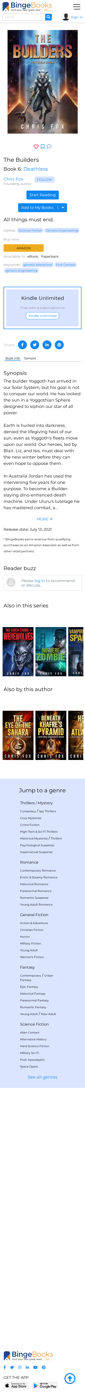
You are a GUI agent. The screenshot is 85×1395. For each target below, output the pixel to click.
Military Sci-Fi (29, 1053)
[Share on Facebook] (22, 344)
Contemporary (30, 975)
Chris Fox (13, 179)
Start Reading (43, 195)
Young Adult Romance (36, 904)
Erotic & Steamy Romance (38, 877)
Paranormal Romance (35, 891)
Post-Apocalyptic (32, 1059)
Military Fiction (30, 943)
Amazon (24, 248)
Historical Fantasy (33, 993)
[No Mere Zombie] (50, 644)
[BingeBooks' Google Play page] (45, 1385)
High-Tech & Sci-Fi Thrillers (39, 831)
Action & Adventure (34, 923)
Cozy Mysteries (30, 818)
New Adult (48, 1014)
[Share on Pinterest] (59, 344)
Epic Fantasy (29, 987)
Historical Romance (34, 884)
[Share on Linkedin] (46, 344)
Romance (29, 862)
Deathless (35, 169)
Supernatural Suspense (36, 852)
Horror (25, 936)
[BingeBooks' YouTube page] (35, 1367)
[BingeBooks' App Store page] (16, 1385)
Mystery (45, 803)
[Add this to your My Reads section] (42, 146)
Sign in (77, 17)
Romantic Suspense (34, 897)
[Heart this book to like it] (36, 146)
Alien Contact (29, 1032)
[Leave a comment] (49, 146)
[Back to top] (70, 1379)
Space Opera (29, 1066)
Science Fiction (30, 230)
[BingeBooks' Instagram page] (19, 1367)
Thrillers (27, 803)
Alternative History (33, 1039)
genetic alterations (37, 265)
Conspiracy (28, 811)
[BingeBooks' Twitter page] (12, 1367)
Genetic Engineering (62, 230)
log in (39, 581)
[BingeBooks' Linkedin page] (27, 1367)
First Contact (65, 265)
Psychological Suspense (37, 845)
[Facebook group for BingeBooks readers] (5, 1367)
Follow (44, 179)
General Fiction (34, 915)
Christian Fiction (31, 930)
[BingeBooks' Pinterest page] (44, 1367)
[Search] (48, 17)
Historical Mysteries (34, 838)
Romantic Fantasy (33, 1007)
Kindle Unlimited (42, 316)
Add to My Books (37, 207)
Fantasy (27, 967)
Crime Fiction (29, 825)
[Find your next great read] (27, 7)
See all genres (42, 1077)
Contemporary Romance (38, 870)
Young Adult (29, 950)
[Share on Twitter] (34, 344)
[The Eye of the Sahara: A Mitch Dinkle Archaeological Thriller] (18, 728)
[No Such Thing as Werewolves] (18, 644)
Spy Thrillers (47, 811)
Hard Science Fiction (34, 1046)
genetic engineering (21, 270)
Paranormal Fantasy (34, 1000)
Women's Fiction (32, 957)
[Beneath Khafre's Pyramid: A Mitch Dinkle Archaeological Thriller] (50, 728)
